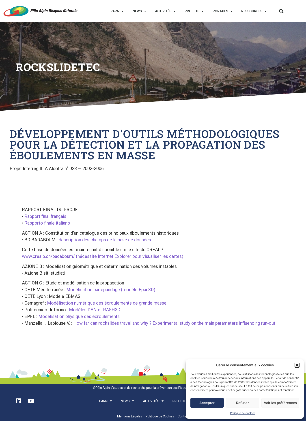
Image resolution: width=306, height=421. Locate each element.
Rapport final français (45, 216)
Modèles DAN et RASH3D (94, 309)
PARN (114, 11)
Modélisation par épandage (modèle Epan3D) (110, 289)
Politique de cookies (242, 413)
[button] (297, 365)
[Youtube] (31, 400)
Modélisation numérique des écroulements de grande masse (106, 303)
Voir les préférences (280, 403)
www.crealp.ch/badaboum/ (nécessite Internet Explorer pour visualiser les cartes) (102, 256)
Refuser (242, 403)
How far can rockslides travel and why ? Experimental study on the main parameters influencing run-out (174, 323)
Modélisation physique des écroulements (79, 316)
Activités (163, 11)
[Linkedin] (18, 400)
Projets (192, 11)
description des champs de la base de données (105, 239)
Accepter (207, 403)
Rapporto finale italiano (47, 223)
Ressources (251, 11)
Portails (220, 11)
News (137, 11)
